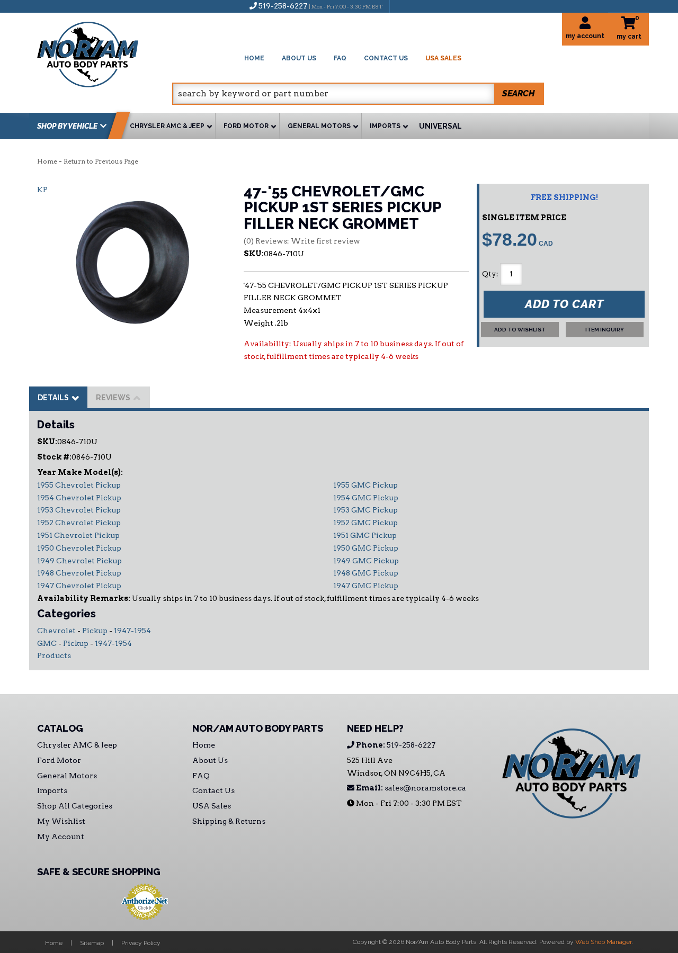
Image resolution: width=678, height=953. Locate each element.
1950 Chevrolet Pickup (79, 548)
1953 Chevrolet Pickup (79, 510)
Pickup (95, 630)
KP (42, 189)
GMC (47, 643)
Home (47, 161)
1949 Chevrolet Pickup (79, 560)
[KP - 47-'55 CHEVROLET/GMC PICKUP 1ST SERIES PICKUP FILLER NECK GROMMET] (132, 262)
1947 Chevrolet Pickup (79, 585)
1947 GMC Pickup (365, 585)
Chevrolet (56, 630)
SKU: (254, 253)
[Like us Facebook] (403, 6)
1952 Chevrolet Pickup (79, 522)
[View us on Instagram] (420, 6)
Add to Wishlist (520, 329)
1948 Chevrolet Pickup (79, 573)
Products (54, 655)
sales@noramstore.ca (410, 788)
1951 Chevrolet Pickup (78, 535)
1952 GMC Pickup (365, 522)
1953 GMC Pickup (365, 510)
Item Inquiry (604, 329)
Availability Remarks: (83, 598)
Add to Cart (564, 304)
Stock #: (54, 457)
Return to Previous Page (101, 161)
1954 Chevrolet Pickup (79, 497)
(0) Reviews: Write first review (302, 241)
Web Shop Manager (603, 942)
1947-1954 (132, 630)
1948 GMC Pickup (365, 573)
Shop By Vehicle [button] (67, 126)
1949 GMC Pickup (366, 560)
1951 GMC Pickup (365, 535)
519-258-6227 (394, 745)
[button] (358, 94)
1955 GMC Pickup (365, 485)
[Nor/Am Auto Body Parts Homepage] (104, 52)
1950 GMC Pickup (365, 548)
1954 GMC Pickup (365, 497)
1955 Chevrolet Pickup (79, 485)
